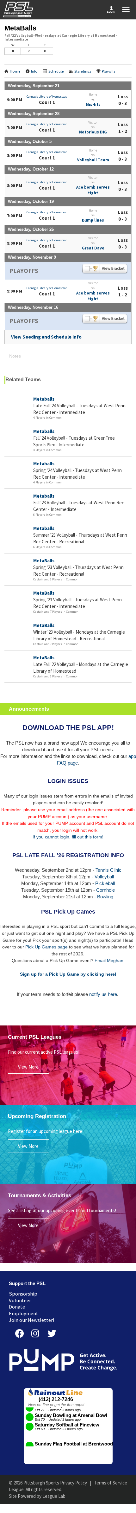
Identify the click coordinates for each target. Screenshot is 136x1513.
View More (28, 1067)
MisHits (93, 104)
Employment (23, 1313)
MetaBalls (43, 561)
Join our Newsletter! (31, 1320)
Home (15, 71)
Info (34, 71)
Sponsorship (23, 1293)
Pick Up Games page (46, 946)
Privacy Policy (73, 1483)
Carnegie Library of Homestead (47, 96)
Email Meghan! (110, 960)
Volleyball (104, 876)
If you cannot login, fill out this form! (68, 836)
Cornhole (105, 890)
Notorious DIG (93, 132)
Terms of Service (110, 1483)
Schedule (56, 71)
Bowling (105, 896)
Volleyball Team (93, 160)
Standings (82, 71)
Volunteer (20, 1300)
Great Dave (93, 248)
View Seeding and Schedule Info (46, 337)
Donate (17, 1306)
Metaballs (43, 399)
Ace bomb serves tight (93, 190)
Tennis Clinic (108, 870)
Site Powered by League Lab (37, 1496)
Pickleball (105, 883)
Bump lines (93, 220)
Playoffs (108, 71)
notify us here (103, 994)
